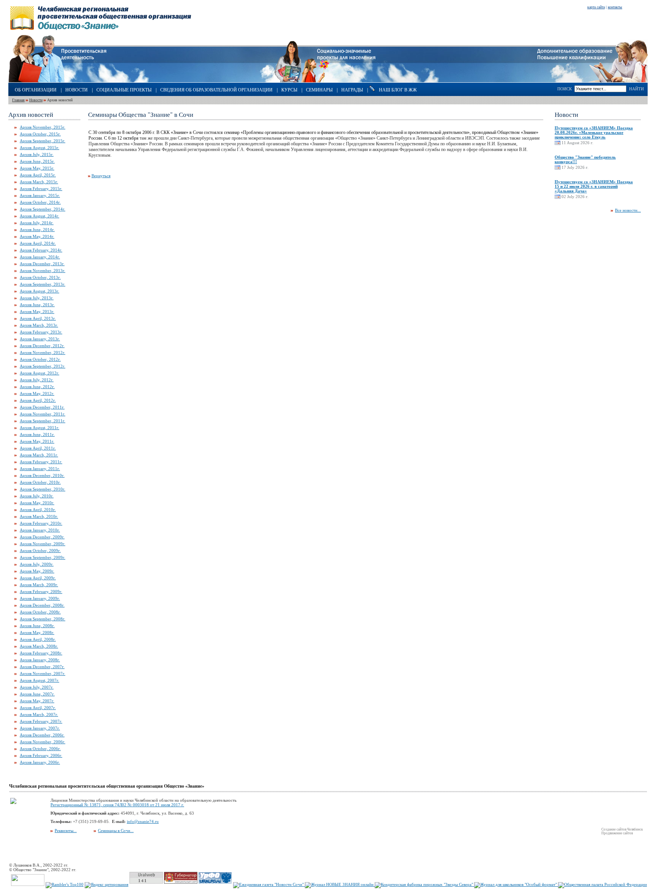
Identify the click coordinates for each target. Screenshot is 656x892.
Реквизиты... (66, 830)
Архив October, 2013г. (40, 277)
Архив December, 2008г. (42, 605)
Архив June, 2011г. (37, 434)
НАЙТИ (636, 89)
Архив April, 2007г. (38, 707)
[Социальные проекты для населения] (327, 80)
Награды (352, 90)
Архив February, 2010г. (41, 523)
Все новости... (628, 210)
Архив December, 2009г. (42, 537)
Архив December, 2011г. (42, 407)
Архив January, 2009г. (40, 598)
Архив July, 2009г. (37, 564)
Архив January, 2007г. (40, 728)
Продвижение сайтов (617, 833)
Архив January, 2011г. (40, 468)
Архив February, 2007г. (41, 721)
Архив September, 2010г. (42, 489)
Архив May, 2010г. (37, 502)
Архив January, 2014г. (40, 257)
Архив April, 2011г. (38, 448)
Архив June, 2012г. (37, 386)
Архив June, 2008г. (37, 625)
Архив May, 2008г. (37, 632)
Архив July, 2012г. (37, 380)
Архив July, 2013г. (37, 298)
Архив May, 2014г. (37, 236)
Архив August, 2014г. (39, 216)
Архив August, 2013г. (39, 291)
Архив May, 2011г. (37, 441)
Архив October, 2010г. (40, 482)
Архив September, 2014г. (42, 209)
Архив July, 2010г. (37, 496)
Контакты (615, 7)
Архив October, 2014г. (40, 202)
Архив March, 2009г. (39, 584)
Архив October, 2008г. (40, 612)
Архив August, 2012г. (39, 373)
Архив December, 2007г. (42, 666)
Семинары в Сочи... (116, 830)
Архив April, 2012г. (38, 400)
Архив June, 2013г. (37, 304)
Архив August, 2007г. (39, 680)
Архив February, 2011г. (41, 461)
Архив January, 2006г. (40, 762)
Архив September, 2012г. (42, 366)
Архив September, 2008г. (42, 619)
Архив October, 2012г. (40, 359)
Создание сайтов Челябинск (622, 829)
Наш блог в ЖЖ (398, 90)
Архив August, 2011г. (39, 427)
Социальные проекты (123, 90)
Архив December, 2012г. (42, 345)
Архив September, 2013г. (42, 284)
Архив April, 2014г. (38, 243)
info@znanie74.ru (143, 821)
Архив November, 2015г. (42, 127)
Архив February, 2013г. (41, 332)
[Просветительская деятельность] (57, 80)
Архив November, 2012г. (42, 352)
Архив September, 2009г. (42, 557)
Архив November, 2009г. (42, 543)
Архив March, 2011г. (39, 455)
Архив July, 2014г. (37, 222)
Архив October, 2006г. (40, 748)
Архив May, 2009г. (37, 571)
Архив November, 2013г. (42, 270)
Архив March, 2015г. (39, 181)
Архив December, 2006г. (42, 735)
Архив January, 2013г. (40, 339)
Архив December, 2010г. (42, 475)
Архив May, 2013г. (37, 311)
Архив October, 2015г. (40, 134)
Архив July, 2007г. (37, 687)
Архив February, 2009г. (41, 591)
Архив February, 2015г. (41, 188)
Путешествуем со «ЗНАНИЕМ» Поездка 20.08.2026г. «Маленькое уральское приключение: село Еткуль (594, 132)
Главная (18, 100)
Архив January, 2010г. (40, 530)
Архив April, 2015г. (38, 175)
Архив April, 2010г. (38, 509)
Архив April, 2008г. (38, 639)
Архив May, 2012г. (37, 393)
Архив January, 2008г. (40, 660)
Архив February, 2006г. (41, 755)
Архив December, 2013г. (42, 263)
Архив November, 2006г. (42, 741)
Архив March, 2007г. (39, 714)
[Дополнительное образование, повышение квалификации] (592, 80)
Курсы (289, 90)
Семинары (319, 90)
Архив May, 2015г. (37, 168)
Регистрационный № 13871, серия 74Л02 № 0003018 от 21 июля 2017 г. (117, 804)
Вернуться (100, 175)
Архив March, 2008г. (39, 646)
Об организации (36, 90)
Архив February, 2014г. (41, 250)
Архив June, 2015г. (37, 161)
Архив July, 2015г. (37, 154)
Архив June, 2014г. (37, 229)
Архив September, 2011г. (42, 420)
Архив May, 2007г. (37, 700)
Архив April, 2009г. (38, 578)
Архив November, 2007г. (42, 673)
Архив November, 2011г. (42, 414)
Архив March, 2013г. (39, 325)
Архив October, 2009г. (40, 550)
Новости (76, 90)
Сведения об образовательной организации (216, 90)
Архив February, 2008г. (41, 653)
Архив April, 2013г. (38, 318)
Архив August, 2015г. (39, 147)
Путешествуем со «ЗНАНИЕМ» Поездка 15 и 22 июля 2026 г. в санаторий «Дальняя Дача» (594, 186)
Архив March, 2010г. (39, 516)
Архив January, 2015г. (40, 195)
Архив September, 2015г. (42, 140)
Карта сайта (596, 7)
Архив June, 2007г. (37, 694)
